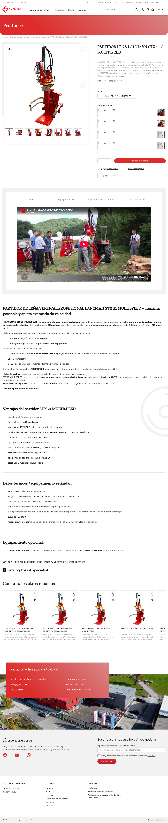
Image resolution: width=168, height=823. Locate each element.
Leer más (151, 756)
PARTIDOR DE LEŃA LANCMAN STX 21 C (137, 628)
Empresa (59, 10)
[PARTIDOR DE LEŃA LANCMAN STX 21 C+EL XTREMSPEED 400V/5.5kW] (20, 609)
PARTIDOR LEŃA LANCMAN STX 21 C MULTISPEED (68, 37)
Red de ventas (137, 199)
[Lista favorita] (148, 9)
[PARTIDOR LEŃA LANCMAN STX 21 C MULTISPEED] (98, 609)
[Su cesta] (152, 9)
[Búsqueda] (136, 9)
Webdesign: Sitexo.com (156, 820)
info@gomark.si (10, 2)
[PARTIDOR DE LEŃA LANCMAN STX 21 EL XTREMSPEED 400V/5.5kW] (59, 609)
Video (31, 199)
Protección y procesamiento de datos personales (140, 2)
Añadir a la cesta (140, 161)
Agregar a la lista (108, 175)
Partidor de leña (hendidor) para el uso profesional (28, 37)
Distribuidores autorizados (57, 799)
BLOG (71, 10)
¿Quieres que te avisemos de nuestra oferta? (116, 746)
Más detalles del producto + (109, 81)
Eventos (82, 10)
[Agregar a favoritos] (35, 600)
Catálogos (90, 2)
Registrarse (107, 761)
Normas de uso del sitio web (108, 2)
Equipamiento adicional (101, 199)
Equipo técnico (66, 199)
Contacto (50, 802)
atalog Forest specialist (27, 570)
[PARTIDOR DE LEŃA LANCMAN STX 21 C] (137, 609)
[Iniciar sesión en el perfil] (143, 9)
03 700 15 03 (22, 2)
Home (5, 37)
